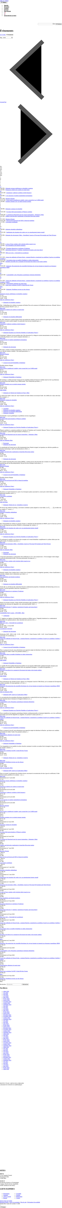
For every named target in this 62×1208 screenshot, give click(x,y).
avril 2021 (5, 1064)
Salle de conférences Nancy (7, 299)
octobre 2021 (6, 1059)
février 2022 (6, 1054)
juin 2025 (5, 1006)
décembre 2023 (7, 1028)
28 (0, 191)
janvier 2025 (6, 1013)
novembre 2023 (7, 1029)
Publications (19, 1196)
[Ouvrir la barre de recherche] (54, 24)
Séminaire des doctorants (9, 347)
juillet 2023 (6, 1034)
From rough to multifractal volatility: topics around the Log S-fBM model (25, 200)
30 (0, 197)
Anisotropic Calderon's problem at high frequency (19, 192)
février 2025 (6, 1012)
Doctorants (6, 443)
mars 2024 (6, 1023)
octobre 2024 (6, 1017)
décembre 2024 (7, 1015)
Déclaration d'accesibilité (33, 1202)
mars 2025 (6, 1010)
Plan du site (23, 1202)
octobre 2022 (6, 1044)
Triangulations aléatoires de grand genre (16, 283)
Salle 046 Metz (4, 502)
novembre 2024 (7, 1016)
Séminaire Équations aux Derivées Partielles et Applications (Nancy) (20, 332)
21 (0, 254)
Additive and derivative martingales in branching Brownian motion (22, 216)
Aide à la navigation (14, 1202)
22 (0, 264)
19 (0, 247)
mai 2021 (5, 1063)
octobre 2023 (6, 1031)
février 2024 (6, 1025)
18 (0, 242)
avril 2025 (5, 1009)
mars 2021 (6, 1066)
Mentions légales (4, 1202)
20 (0, 251)
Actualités (18, 1193)
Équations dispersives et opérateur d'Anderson (18, 248)
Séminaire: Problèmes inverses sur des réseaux (18, 289)
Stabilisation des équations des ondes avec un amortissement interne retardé (25, 232)
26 (0, 273)
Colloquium (6, 615)
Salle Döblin (3, 390)
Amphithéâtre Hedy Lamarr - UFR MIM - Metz (12, 613)
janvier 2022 (6, 1056)
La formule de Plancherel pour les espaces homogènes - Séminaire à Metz (25, 214)
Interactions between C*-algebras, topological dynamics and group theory (24, 250)
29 (0, 194)
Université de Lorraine (10, 15)
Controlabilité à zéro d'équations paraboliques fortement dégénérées (23, 274)
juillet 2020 (6, 1069)
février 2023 (6, 1039)
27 (0, 187)
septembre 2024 (7, 1019)
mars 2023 (6, 1038)
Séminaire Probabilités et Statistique (12, 377)
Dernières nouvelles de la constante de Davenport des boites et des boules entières (26, 261)
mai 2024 (5, 1022)
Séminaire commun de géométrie (13, 209)
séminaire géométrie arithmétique (13, 229)
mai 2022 (5, 1050)
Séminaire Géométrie (8, 413)
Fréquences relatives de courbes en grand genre (17, 189)
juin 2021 (5, 1061)
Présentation (6, 1193)
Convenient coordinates (11, 222)
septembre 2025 (7, 1004)
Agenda (6, 5)
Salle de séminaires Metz (6, 440)
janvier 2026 (6, 1000)
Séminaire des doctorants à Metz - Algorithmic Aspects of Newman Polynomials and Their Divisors (30, 235)
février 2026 (6, 998)
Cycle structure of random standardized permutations (18, 195)
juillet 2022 (6, 1047)
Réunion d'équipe (10, 198)
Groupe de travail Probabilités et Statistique (14, 362)
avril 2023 (5, 1037)
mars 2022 (6, 1053)
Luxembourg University (6, 628)
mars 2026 (6, 997)
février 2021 (6, 1067)
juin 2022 (5, 1048)
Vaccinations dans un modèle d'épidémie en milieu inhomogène (22, 260)
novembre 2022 (7, 1042)
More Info (2, 308)
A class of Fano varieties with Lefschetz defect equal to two (20, 244)
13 (0, 233)
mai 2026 (5, 994)
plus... (1, 263)
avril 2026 (5, 996)
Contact (6, 8)
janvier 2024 (6, 1026)
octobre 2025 (6, 1003)
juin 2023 (5, 1035)
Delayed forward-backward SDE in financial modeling (20, 220)
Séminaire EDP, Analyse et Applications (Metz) (15, 694)
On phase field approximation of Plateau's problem (19, 211)
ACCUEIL (3, 34)
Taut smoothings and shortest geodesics (15, 245)
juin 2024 (5, 1020)
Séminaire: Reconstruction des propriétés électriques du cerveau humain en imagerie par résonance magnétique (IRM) (30, 686)
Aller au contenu (4, 0)
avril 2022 (5, 1051)
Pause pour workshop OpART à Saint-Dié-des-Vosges (19, 285)
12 (0, 231)
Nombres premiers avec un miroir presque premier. (18, 201)
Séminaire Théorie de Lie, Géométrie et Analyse (15, 505)
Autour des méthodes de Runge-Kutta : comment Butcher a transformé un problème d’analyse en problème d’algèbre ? (30, 638)
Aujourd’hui (3, 102)
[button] (0, 1205)
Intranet (6, 9)
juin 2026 (5, 993)
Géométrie (6, 408)
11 (0, 228)
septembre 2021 (7, 1060)
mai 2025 (5, 1007)
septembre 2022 (7, 1045)
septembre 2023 (7, 1032)
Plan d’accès (7, 11)
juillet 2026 (6, 991)
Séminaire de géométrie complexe (11, 302)
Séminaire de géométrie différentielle (12, 316)
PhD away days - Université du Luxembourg (17, 253)
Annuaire (6, 6)
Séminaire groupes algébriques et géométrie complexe (19, 188)
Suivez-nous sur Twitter (6, 1200)
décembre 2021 (7, 1057)
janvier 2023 (6, 1041)
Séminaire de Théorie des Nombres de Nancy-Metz (16, 393)
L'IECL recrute (7, 1196)
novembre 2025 (7, 1001)
